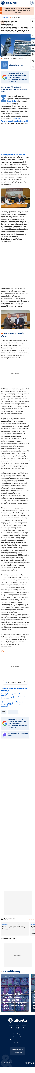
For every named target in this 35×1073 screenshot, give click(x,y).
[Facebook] (33, 35)
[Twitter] (33, 42)
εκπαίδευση (11, 971)
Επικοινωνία (17, 1037)
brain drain (11, 101)
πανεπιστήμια (13, 712)
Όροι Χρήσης (17, 1034)
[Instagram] (17, 1028)
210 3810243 (17, 1052)
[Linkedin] (33, 48)
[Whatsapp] (33, 61)
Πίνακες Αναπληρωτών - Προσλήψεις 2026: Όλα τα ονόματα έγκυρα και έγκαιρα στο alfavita (14, 696)
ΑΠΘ (3, 712)
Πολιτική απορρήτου (17, 1040)
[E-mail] (33, 67)
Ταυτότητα (17, 1043)
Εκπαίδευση (5, 17)
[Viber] (33, 54)
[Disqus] (17, 768)
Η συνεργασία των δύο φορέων (13, 155)
